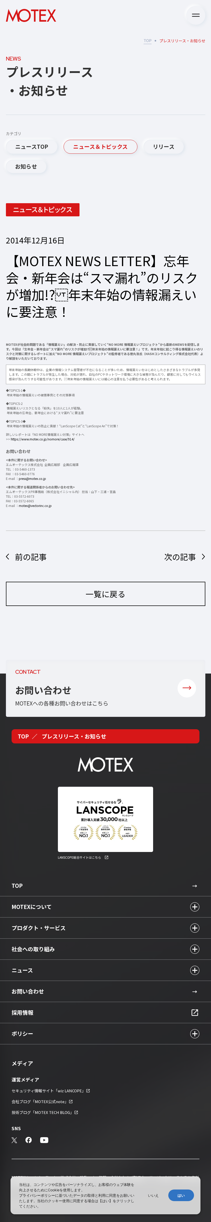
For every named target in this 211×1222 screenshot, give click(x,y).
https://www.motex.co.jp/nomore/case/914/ (43, 439)
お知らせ (26, 166)
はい (181, 1195)
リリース (164, 146)
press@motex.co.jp (32, 478)
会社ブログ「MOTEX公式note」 (40, 1101)
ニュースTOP (31, 146)
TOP (148, 40)
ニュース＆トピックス (100, 146)
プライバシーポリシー (37, 1195)
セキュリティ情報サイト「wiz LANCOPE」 (49, 1090)
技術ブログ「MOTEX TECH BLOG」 (43, 1112)
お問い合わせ (28, 991)
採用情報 (22, 1012)
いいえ (153, 1195)
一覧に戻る (106, 594)
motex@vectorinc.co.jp (35, 505)
